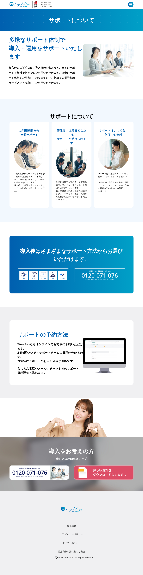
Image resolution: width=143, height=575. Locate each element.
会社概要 (71, 525)
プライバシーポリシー (71, 534)
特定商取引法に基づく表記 (71, 551)
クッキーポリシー (71, 542)
